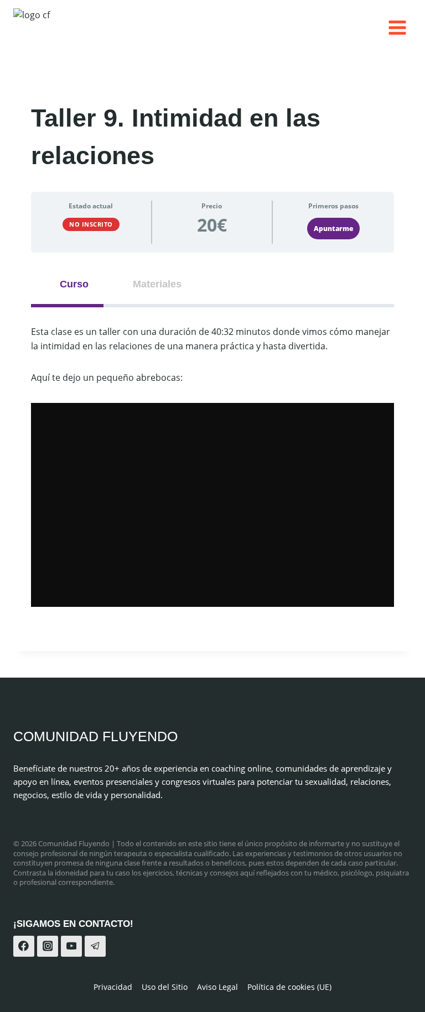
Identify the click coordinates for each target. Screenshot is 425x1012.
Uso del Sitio (165, 987)
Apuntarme (333, 228)
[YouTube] (71, 946)
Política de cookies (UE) (289, 987)
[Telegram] (95, 946)
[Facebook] (23, 946)
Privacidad (113, 987)
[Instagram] (47, 946)
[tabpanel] (212, 466)
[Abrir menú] (397, 27)
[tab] (67, 284)
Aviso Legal (217, 987)
